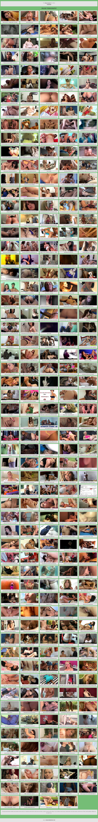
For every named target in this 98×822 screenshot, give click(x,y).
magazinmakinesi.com (50, 820)
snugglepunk (49, 4)
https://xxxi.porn (48, 3)
